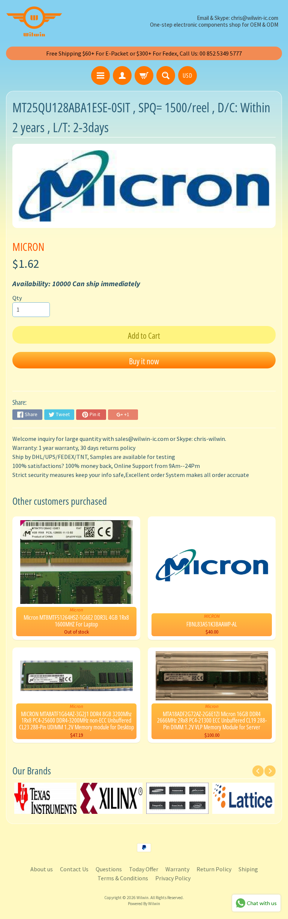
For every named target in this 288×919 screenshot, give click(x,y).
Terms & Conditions (123, 878)
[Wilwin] (34, 21)
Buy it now (144, 361)
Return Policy (213, 869)
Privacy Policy (172, 878)
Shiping (248, 869)
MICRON (28, 246)
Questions (109, 869)
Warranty (177, 869)
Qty (17, 298)
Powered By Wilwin (144, 903)
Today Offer (143, 869)
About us (41, 869)
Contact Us (74, 869)
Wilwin (142, 897)
